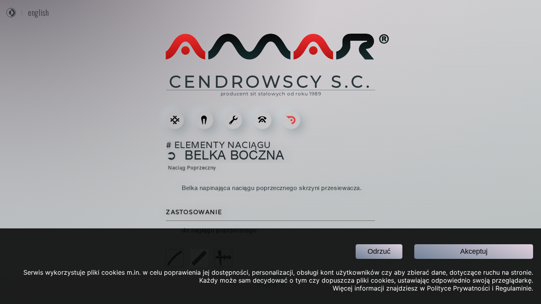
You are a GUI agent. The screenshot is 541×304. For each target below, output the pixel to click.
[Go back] (291, 120)
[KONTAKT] (262, 120)
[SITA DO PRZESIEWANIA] (175, 120)
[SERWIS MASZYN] (233, 120)
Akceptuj (474, 251)
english (38, 12)
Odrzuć (379, 251)
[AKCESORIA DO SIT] (204, 120)
